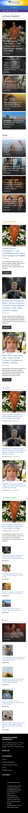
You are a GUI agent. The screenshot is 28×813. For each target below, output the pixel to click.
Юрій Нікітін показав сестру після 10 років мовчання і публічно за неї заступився (13, 104)
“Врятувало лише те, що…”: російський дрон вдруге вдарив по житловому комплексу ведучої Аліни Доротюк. (14, 659)
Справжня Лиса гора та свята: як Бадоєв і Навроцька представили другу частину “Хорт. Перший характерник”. (13, 680)
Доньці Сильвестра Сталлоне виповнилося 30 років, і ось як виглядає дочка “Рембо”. (14, 635)
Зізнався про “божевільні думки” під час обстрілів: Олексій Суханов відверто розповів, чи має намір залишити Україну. (12, 65)
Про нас (4, 767)
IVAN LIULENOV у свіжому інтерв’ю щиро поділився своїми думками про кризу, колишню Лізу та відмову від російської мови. (13, 725)
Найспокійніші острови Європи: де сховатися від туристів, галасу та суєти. (14, 122)
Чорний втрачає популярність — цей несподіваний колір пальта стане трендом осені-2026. (13, 46)
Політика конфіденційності (8, 762)
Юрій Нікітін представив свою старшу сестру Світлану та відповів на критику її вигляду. (14, 86)
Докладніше (7, 272)
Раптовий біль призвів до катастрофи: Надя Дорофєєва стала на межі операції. (14, 168)
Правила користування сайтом (9, 764)
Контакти (4, 759)
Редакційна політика (7, 770)
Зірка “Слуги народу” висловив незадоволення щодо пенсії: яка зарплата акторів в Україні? (13, 702)
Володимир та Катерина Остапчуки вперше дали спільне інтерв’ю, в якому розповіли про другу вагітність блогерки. (14, 203)
